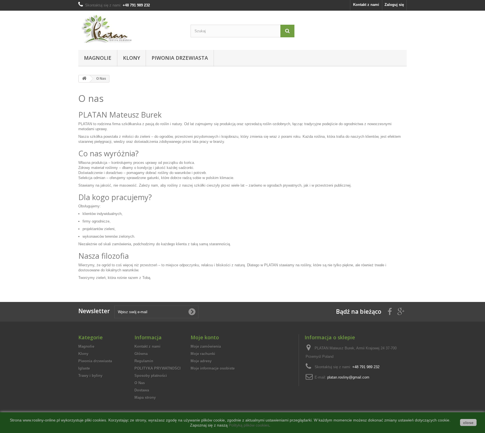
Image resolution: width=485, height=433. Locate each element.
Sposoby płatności (150, 376)
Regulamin (143, 361)
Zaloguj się (394, 5)
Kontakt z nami (366, 5)
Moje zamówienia (206, 346)
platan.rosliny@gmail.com (348, 377)
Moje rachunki (203, 354)
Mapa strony (145, 397)
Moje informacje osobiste (213, 368)
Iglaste (84, 368)
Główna (141, 354)
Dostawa (141, 390)
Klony (131, 57)
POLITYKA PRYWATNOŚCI (157, 368)
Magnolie (97, 57)
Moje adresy (201, 361)
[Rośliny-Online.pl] (130, 29)
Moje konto (205, 337)
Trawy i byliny (90, 376)
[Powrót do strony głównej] (84, 78)
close (468, 422)
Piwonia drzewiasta (180, 57)
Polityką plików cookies (249, 425)
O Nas (139, 383)
